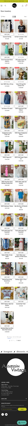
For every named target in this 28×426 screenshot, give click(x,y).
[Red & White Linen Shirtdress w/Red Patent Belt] (21, 244)
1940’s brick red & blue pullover (21, 109)
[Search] (5, 5)
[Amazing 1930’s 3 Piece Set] (21, 268)
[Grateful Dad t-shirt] (21, 293)
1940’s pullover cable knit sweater (7, 304)
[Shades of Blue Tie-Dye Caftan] (7, 244)
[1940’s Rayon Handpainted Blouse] (21, 122)
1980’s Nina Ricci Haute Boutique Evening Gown (7, 182)
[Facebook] (2, 414)
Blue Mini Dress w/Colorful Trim (21, 206)
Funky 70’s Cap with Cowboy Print (21, 84)
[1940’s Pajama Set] (7, 146)
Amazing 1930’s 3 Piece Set (21, 280)
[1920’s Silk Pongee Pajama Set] (21, 146)
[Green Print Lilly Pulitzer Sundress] (7, 49)
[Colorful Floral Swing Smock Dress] (7, 268)
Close (26, 1)
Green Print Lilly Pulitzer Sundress (7, 60)
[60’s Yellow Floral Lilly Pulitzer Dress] (21, 49)
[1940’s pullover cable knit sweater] (7, 293)
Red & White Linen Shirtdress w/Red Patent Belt (21, 255)
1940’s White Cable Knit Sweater (21, 182)
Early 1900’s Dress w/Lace (7, 84)
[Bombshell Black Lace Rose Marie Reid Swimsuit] (7, 317)
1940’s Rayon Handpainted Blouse (21, 133)
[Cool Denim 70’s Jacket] (7, 97)
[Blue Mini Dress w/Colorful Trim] (21, 195)
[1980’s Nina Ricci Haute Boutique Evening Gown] (7, 171)
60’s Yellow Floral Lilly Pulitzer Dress (21, 60)
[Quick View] (12, 23)
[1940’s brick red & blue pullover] (21, 97)
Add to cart (7, 34)
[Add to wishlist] (12, 21)
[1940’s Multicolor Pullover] (7, 195)
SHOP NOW (21, 1)
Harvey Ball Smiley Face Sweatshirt (7, 231)
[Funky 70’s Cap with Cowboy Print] (21, 73)
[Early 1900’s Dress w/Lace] (7, 73)
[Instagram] (6, 414)
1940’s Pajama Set (7, 157)
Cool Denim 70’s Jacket (7, 108)
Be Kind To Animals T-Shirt (21, 36)
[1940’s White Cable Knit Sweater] (21, 171)
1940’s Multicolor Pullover (7, 206)
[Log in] (22, 5)
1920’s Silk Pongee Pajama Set (21, 158)
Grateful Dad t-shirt (21, 304)
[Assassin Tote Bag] (7, 26)
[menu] (1, 5)
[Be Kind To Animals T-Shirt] (21, 26)
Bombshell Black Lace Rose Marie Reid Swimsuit (7, 328)
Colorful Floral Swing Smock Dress (7, 280)
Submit (22, 409)
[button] (13, 17)
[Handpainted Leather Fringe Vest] (7, 122)
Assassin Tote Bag (7, 36)
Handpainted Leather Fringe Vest (7, 133)
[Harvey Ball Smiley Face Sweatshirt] (7, 220)
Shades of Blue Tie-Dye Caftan (7, 255)
